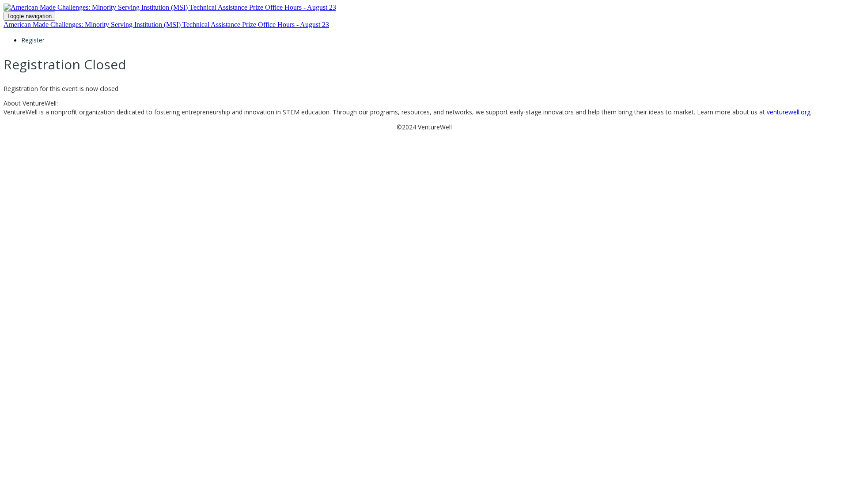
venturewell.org (788, 112)
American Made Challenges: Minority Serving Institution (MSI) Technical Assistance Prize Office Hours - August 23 (166, 24)
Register (33, 40)
